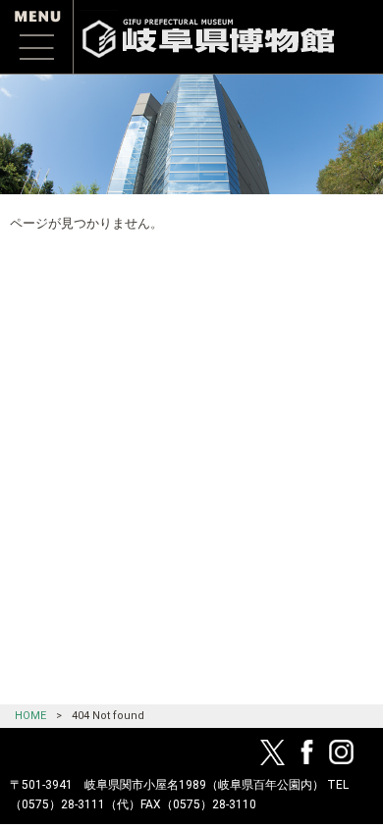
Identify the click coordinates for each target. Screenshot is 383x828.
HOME (30, 715)
